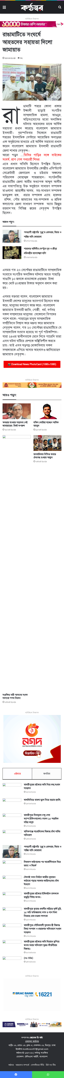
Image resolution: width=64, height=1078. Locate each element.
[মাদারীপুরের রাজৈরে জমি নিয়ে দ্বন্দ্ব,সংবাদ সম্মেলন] (12, 789)
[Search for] (59, 8)
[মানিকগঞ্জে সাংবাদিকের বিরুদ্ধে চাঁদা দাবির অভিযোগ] (12, 836)
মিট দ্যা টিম (51, 1065)
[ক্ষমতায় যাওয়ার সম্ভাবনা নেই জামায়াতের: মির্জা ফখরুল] (17, 411)
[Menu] (4, 8)
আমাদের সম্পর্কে (22, 1065)
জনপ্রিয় (46, 773)
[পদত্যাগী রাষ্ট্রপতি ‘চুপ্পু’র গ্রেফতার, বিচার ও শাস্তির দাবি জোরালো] (12, 236)
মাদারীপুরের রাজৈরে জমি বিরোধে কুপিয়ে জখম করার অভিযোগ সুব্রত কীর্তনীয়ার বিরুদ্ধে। (41, 945)
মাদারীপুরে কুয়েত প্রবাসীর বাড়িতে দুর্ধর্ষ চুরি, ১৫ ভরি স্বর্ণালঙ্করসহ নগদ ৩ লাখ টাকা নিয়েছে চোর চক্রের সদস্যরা (42, 912)
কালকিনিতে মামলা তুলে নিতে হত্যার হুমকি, (42, 799)
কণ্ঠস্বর (11, 1065)
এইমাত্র (17, 773)
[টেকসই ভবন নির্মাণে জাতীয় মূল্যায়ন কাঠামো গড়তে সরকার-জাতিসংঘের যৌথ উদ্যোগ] (12, 882)
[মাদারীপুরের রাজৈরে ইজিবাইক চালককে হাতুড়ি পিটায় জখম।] (12, 898)
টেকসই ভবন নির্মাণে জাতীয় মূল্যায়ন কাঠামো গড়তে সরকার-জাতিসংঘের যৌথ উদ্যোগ (41, 881)
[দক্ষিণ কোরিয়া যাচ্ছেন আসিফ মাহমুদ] (47, 411)
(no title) (28, 958)
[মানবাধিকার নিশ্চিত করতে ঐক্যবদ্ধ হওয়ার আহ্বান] (47, 443)
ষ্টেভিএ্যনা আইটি (31, 1056)
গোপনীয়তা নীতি (37, 1065)
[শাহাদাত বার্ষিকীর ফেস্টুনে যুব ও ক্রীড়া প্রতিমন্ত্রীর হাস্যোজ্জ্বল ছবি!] (12, 252)
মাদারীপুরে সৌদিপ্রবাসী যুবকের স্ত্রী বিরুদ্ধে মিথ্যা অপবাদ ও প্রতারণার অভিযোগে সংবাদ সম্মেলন (42, 929)
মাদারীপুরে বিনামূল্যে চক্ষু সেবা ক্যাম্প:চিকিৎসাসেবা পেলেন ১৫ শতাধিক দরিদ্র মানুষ (41, 819)
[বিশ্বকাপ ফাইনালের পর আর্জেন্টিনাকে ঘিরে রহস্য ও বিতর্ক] (12, 866)
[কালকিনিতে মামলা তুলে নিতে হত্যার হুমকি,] (12, 804)
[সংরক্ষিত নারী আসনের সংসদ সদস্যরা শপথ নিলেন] (17, 563)
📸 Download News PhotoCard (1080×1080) (32, 364)
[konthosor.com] (32, 7)
